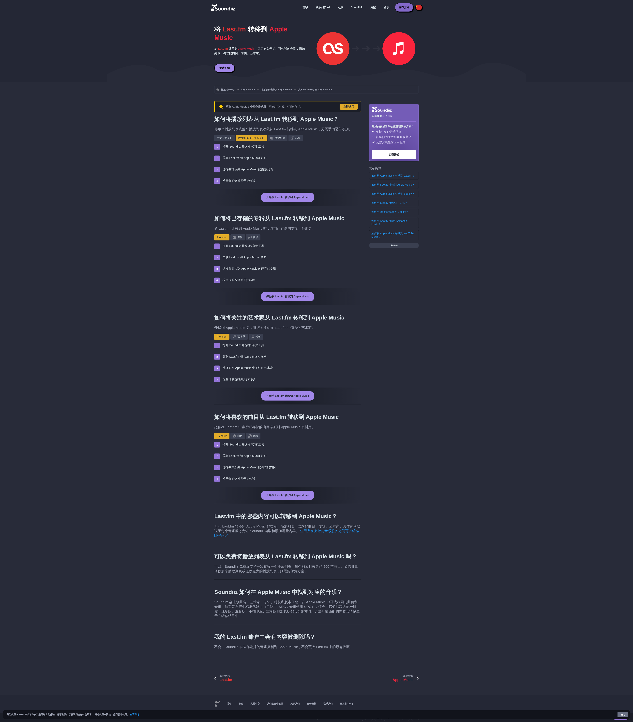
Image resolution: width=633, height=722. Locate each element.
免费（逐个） (224, 138)
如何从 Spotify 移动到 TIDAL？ (389, 202)
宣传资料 (311, 703)
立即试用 (349, 106)
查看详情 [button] (134, 714)
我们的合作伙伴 (275, 703)
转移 (305, 7)
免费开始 (224, 68)
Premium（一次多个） (251, 138)
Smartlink (357, 7)
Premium (222, 237)
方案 (373, 7)
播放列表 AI (323, 7)
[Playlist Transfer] (223, 7)
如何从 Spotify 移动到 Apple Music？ (392, 184)
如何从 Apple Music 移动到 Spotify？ (392, 193)
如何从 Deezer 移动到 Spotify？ (389, 211)
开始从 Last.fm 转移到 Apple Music (287, 197)
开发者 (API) (346, 703)
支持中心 (255, 703)
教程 (241, 703)
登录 (386, 7)
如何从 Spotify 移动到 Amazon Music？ (389, 223)
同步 (340, 7)
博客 (229, 703)
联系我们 (328, 703)
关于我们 (295, 703)
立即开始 (404, 7)
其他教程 (394, 245)
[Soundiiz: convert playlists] (217, 703)
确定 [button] (623, 714)
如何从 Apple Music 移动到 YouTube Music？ (392, 235)
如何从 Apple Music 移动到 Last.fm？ (393, 175)
